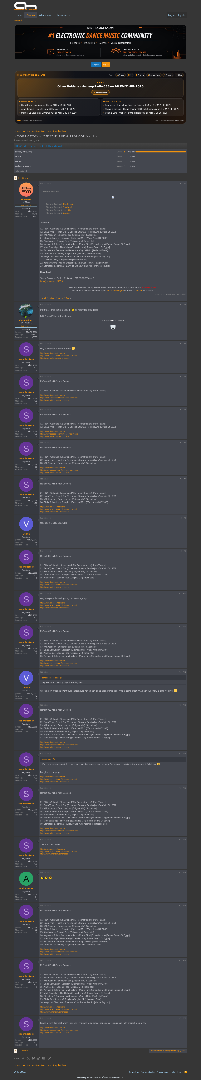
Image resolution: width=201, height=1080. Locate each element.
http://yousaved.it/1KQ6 (51, 281)
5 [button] (121, 151)
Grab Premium (48, 298)
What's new (45, 15)
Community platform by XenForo (100, 1077)
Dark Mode (21, 1072)
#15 (184, 788)
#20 (184, 1018)
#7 (185, 479)
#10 (184, 593)
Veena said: (47, 759)
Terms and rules (148, 1072)
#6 (185, 442)
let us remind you (115, 290)
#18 (184, 905)
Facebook (59, 206)
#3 (185, 343)
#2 (185, 304)
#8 (185, 518)
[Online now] (26, 317)
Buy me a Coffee (62, 298)
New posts (18, 20)
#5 (185, 409)
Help (173, 1072)
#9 (185, 551)
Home (19, 15)
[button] (53, 15)
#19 (184, 960)
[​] (113, 197)
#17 (184, 872)
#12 (184, 672)
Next (24, 178)
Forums (30, 15)
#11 (184, 626)
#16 (184, 839)
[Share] (181, 183)
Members (62, 15)
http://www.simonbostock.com (52, 353)
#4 (185, 376)
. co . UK (58, 210)
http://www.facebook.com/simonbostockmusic (59, 355)
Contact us (134, 1072)
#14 (184, 753)
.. (113, 328)
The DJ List (59, 203)
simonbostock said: (50, 677)
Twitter (58, 213)
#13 (184, 705)
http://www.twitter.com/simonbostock (55, 358)
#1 (185, 183)
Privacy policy (163, 1072)
